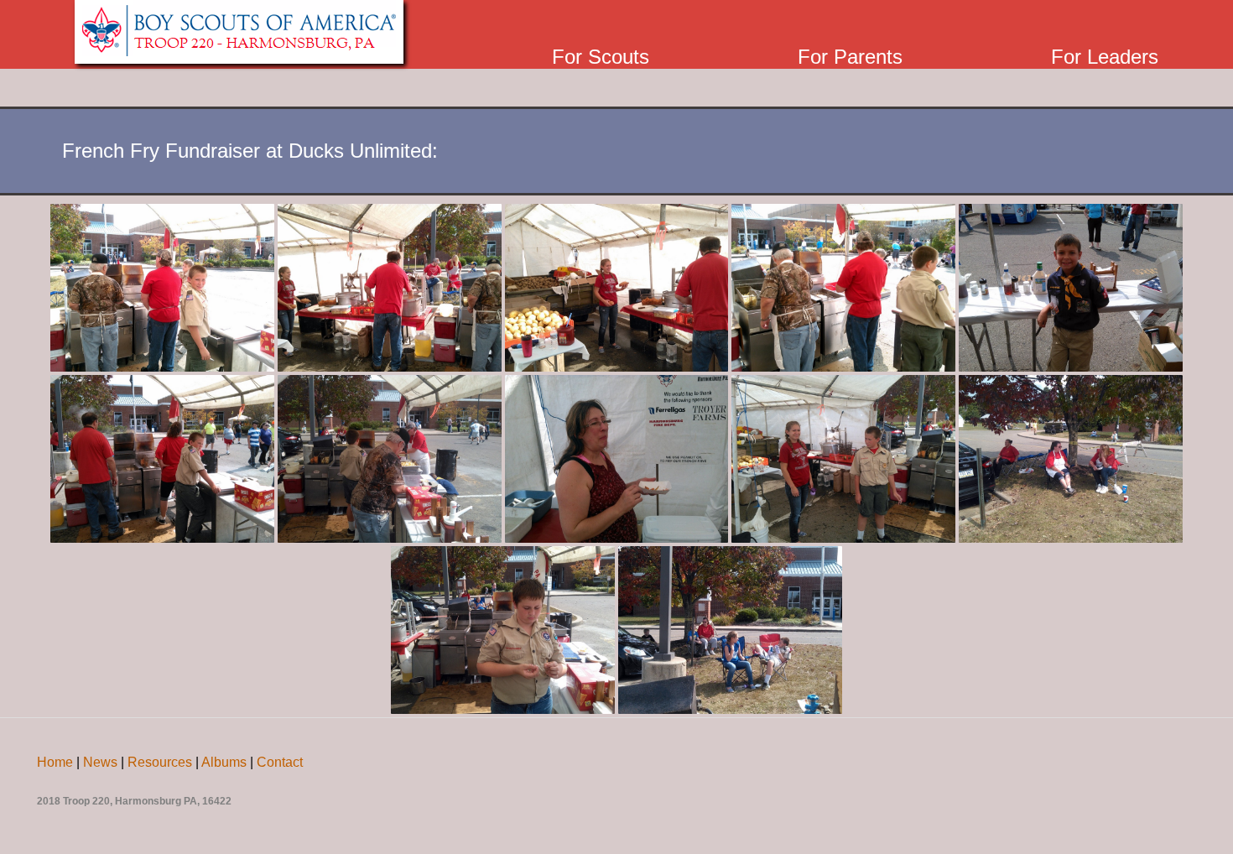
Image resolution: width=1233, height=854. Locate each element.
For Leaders (1104, 56)
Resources (159, 762)
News (100, 762)
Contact (280, 762)
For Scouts (600, 56)
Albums (224, 762)
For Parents (850, 56)
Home (55, 762)
